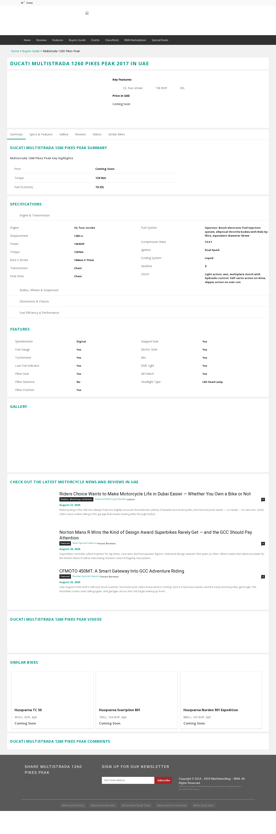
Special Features (88, 542)
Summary (16, 134)
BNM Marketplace (135, 40)
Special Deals (160, 40)
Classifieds (112, 40)
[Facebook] (243, 2)
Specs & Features (41, 134)
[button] (254, 40)
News (27, 40)
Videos (97, 134)
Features (57, 40)
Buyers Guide (77, 40)
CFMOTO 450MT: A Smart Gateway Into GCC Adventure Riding (121, 571)
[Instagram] (250, 2)
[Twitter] (256, 2)
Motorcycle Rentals (115, 498)
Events (95, 40)
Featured (100, 498)
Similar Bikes (116, 134)
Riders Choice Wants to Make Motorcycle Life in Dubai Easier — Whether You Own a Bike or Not (155, 493)
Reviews (41, 40)
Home (15, 51)
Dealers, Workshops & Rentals (76, 499)
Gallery (63, 134)
